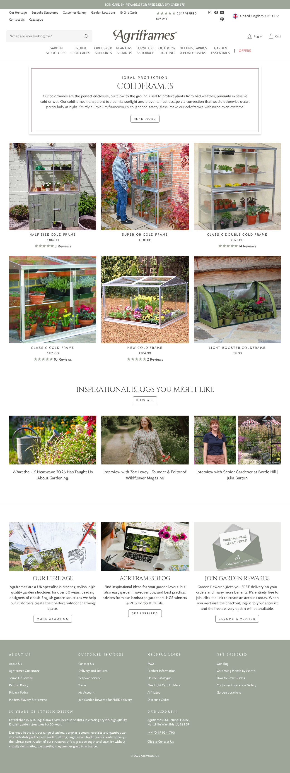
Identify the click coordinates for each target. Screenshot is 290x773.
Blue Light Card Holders (163, 685)
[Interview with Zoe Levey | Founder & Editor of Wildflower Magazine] (144, 440)
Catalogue (36, 19)
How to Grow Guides (231, 678)
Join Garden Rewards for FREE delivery (105, 699)
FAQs (151, 663)
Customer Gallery (75, 12)
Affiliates (153, 692)
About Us (15, 663)
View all (145, 400)
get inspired (145, 613)
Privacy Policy (18, 692)
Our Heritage (18, 12)
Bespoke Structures (44, 12)
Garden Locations (103, 12)
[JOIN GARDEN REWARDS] (237, 546)
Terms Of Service (21, 678)
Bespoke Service (89, 678)
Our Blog (223, 663)
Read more (145, 118)
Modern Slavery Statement (28, 699)
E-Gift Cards (129, 12)
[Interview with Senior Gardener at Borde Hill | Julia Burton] (237, 440)
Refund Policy (18, 685)
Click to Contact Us (160, 741)
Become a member (237, 618)
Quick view (52, 225)
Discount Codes (158, 699)
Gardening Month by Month (236, 670)
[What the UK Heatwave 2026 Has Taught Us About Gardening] (52, 440)
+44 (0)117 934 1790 (161, 732)
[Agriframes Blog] (144, 546)
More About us (53, 618)
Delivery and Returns (93, 670)
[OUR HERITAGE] (52, 546)
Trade (82, 685)
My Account (86, 692)
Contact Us (17, 19)
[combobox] (49, 36)
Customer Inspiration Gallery (236, 685)
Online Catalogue (159, 678)
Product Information (161, 670)
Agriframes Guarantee (24, 670)
